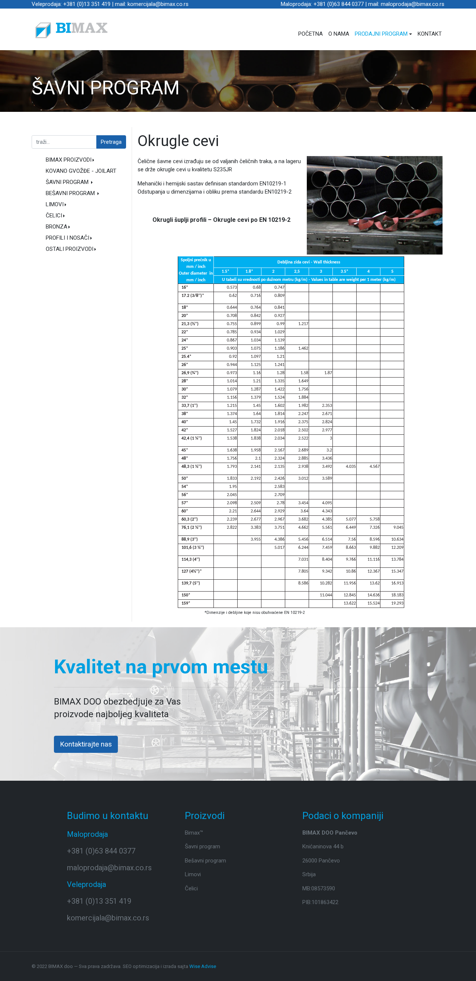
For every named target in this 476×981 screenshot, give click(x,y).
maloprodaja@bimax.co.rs (109, 867)
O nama (338, 33)
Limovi (193, 874)
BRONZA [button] (56, 226)
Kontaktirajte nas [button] (86, 744)
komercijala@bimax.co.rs (108, 917)
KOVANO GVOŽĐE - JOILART (81, 171)
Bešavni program (205, 860)
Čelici (191, 888)
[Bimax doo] (72, 30)
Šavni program (202, 846)
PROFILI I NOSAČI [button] (67, 237)
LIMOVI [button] (55, 204)
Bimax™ (194, 832)
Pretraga (111, 142)
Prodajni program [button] (381, 33)
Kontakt (430, 33)
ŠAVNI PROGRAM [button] (68, 182)
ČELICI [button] (54, 215)
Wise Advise (202, 966)
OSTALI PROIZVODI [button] (69, 249)
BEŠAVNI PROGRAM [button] (71, 193)
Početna (310, 33)
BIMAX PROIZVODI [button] (68, 159)
